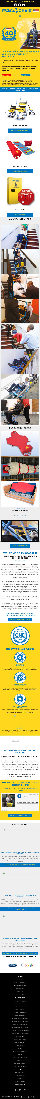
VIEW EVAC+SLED (20, 474)
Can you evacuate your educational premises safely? (20, 853)
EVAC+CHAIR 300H (20, 1001)
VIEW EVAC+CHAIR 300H (20, 238)
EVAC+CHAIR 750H (20, 1016)
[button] (20, 15)
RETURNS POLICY (20, 1081)
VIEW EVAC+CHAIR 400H (20, 263)
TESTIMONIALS (20, 1046)
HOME (20, 980)
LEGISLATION (20, 1078)
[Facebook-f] (15, 1090)
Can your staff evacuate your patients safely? (20, 896)
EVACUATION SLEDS (20, 166)
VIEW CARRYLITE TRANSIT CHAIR (20, 413)
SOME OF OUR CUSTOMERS (20, 956)
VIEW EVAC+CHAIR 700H (20, 338)
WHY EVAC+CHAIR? (20, 1040)
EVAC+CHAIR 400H (20, 1004)
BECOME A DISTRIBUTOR (20, 1057)
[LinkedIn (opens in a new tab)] (24, 5)
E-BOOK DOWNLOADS (20, 1051)
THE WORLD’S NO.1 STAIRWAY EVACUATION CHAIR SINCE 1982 (20, 615)
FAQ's (20, 1054)
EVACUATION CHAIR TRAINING (20, 1027)
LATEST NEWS (20, 824)
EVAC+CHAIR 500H (20, 1007)
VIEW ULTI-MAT (20, 449)
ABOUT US (20, 991)
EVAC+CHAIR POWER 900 (20, 1021)
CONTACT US (20, 994)
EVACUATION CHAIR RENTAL (20, 1033)
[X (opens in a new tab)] (15, 5)
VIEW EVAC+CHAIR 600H (20, 313)
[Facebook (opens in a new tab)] (19, 5)
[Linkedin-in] (24, 1090)
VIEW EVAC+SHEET (20, 499)
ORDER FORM (20, 1060)
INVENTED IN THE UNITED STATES (20, 751)
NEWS (20, 1048)
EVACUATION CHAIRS (20, 126)
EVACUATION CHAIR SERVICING (20, 1030)
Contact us (16, 606)
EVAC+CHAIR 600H (20, 1010)
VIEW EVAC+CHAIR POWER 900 (20, 387)
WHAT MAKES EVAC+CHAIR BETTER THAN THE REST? (20, 557)
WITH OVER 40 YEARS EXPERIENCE (20, 756)
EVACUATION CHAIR (20, 1063)
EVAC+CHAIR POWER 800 (20, 1018)
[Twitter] (20, 1090)
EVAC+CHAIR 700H (20, 1013)
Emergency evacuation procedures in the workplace (20, 939)
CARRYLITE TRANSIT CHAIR (20, 1024)
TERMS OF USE (20, 1075)
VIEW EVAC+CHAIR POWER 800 (20, 363)
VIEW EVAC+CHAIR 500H (20, 288)
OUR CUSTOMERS (20, 1043)
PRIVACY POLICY (20, 1073)
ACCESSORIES (20, 210)
